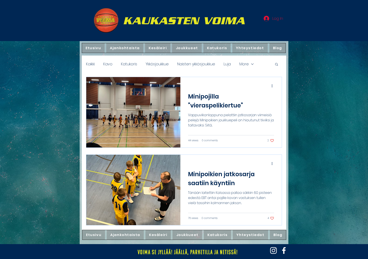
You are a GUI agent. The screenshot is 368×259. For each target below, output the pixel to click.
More (244, 64)
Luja (227, 64)
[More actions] (273, 85)
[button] (277, 64)
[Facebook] (283, 250)
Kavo (107, 64)
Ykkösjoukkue (157, 64)
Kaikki (90, 64)
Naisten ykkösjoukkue (196, 64)
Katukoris (129, 64)
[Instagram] (273, 250)
